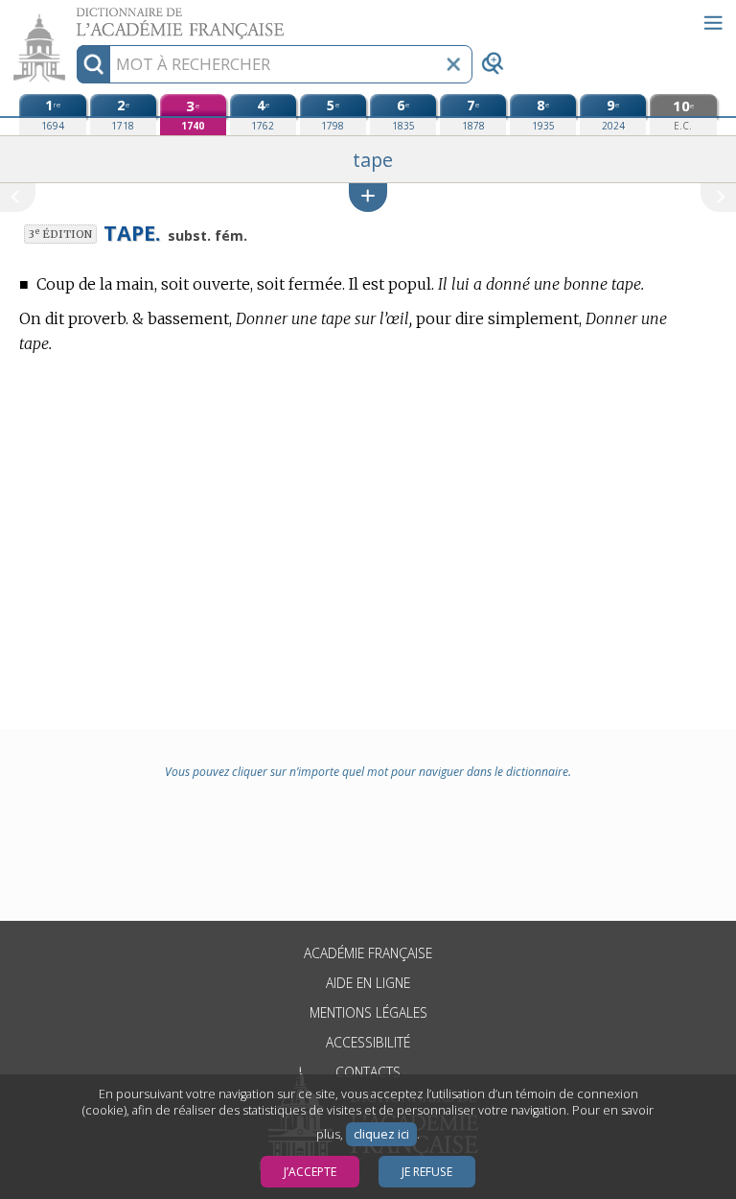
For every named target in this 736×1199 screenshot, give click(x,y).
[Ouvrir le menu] (713, 23)
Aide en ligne (368, 983)
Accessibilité (368, 1042)
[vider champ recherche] (453, 64)
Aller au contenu (74, 17)
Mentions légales (368, 1012)
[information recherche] (93, 64)
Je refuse (427, 1172)
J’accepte (310, 1172)
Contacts (368, 1072)
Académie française (368, 953)
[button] (368, 197)
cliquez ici (381, 1134)
